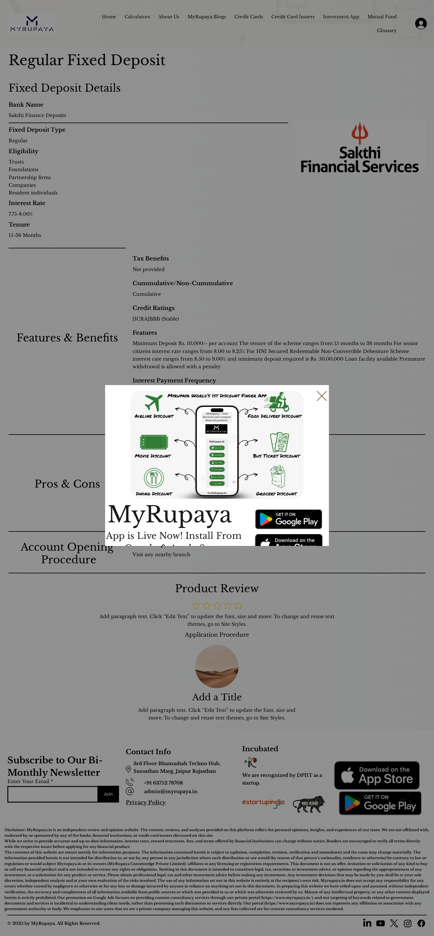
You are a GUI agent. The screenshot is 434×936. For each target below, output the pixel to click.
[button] (322, 396)
